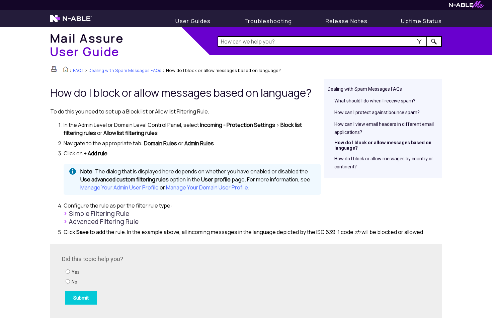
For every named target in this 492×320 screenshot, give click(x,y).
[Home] (65, 70)
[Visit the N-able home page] (71, 21)
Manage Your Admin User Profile (119, 187)
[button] (419, 41)
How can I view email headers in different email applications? (384, 128)
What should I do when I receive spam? (374, 100)
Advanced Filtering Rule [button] (104, 221)
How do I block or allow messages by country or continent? (383, 162)
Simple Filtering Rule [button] (99, 213)
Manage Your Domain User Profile (207, 187)
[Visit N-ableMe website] (466, 6)
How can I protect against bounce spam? (377, 112)
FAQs (78, 70)
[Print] (54, 69)
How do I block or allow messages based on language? (382, 145)
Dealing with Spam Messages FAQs (124, 70)
